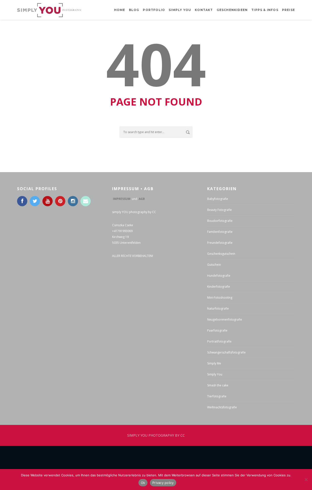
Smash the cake (217, 385)
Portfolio (154, 10)
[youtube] (47, 201)
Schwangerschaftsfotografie (226, 352)
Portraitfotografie (219, 341)
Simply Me (214, 363)
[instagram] (73, 201)
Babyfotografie (217, 199)
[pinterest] (60, 201)
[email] (85, 201)
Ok (143, 483)
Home (119, 10)
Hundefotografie (218, 276)
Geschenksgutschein (221, 254)
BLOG (134, 10)
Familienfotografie (220, 232)
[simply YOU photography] (49, 9)
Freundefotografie (220, 243)
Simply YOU (180, 10)
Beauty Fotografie (219, 210)
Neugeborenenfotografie (224, 319)
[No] (305, 479)
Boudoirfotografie (220, 221)
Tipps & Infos (264, 10)
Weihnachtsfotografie (222, 407)
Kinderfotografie (218, 286)
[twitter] (35, 201)
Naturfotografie (218, 308)
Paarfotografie (217, 330)
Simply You (214, 374)
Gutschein (214, 265)
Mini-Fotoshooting (219, 297)
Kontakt (204, 10)
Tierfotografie (216, 396)
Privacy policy (163, 483)
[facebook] (22, 201)
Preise (288, 10)
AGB (142, 199)
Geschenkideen (232, 10)
